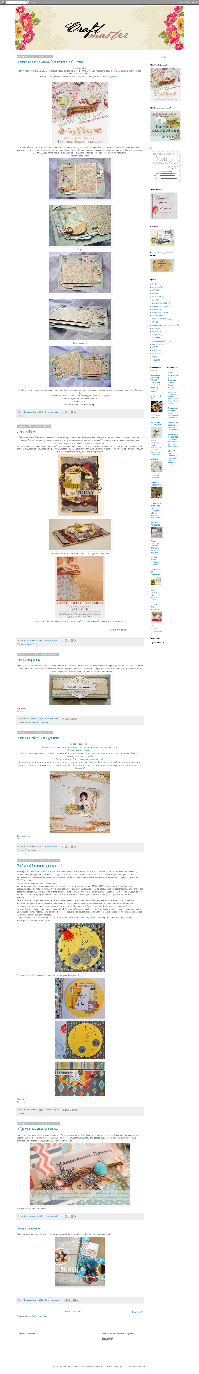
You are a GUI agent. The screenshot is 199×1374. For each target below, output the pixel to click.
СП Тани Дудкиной (110, 76)
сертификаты (158, 344)
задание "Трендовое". (100, 553)
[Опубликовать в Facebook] (71, 412)
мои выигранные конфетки (164, 325)
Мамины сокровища (29, 660)
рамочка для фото (160, 341)
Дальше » (21, 711)
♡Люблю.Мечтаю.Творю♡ (156, 505)
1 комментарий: (51, 412)
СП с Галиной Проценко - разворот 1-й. (40, 866)
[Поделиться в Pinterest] (74, 412)
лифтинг (156, 315)
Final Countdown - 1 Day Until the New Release (155, 595)
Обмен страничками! (29, 1228)
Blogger (142, 1366)
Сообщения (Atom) (40, 1316)
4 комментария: (51, 640)
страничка (32, 850)
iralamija (154, 459)
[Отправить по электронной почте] (62, 412)
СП (26, 416)
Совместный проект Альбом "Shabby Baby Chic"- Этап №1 (51, 62)
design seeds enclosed (155, 559)
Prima (35, 644)
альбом (155, 287)
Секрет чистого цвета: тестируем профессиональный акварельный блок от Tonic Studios (173, 394)
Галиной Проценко (50, 1135)
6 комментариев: (52, 718)
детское (28, 722)
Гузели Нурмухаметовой (102, 762)
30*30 (154, 284)
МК (153, 322)
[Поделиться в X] (68, 412)
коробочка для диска (161, 312)
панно (155, 338)
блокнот (155, 293)
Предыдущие (137, 1312)
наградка (156, 328)
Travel (155, 360)
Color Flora (155, 564)
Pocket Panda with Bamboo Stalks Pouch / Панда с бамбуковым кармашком (156, 447)
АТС (154, 290)
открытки (28, 644)
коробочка (156, 309)
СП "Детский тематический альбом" (38, 1129)
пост (112, 449)
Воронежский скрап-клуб (173, 410)
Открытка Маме (26, 431)
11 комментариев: (52, 1110)
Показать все (158, 631)
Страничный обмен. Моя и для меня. (38, 738)
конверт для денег (160, 306)
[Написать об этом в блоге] (65, 412)
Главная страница (73, 1312)
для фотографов (159, 303)
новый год (156, 331)
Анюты (43, 1234)
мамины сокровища (40, 722)
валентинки (157, 297)
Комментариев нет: (53, 1300)
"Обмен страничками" (79, 750)
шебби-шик (157, 354)
